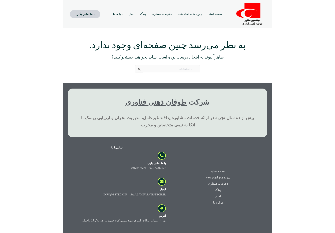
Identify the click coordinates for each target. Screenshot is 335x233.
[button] (85, 14)
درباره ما (218, 202)
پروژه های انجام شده (218, 177)
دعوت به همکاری (218, 183)
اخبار (218, 196)
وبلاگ (218, 189)
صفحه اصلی (218, 171)
